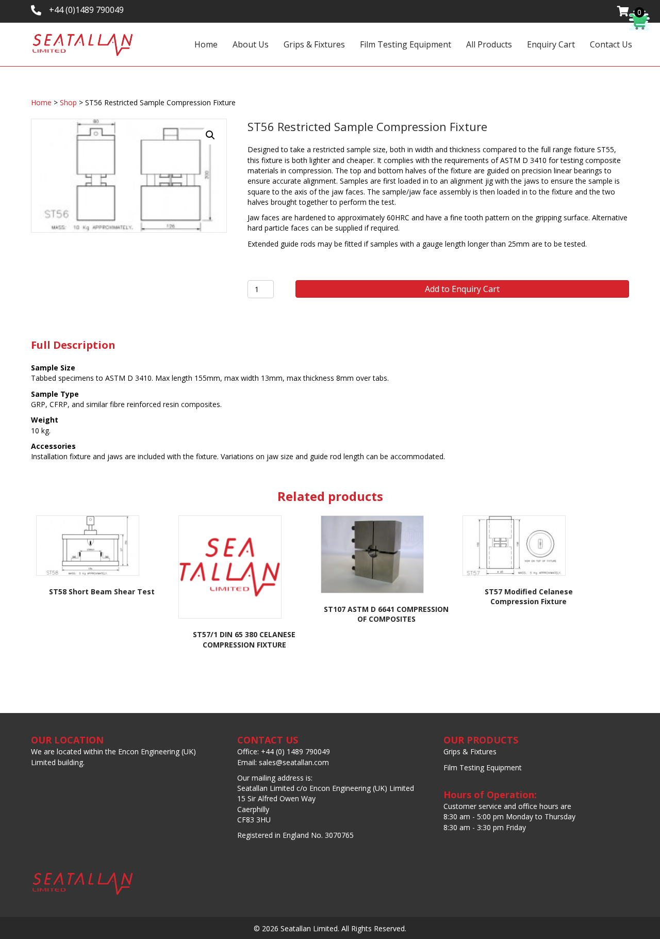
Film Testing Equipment (405, 44)
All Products (489, 44)
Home (206, 44)
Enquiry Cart (551, 44)
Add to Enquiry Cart (462, 289)
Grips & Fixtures (314, 44)
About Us (251, 44)
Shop (68, 102)
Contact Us (611, 44)
